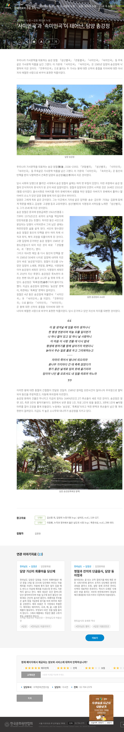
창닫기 (109, 723)
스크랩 (19, 42)
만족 (75, 667)
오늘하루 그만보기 (97, 723)
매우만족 (45, 667)
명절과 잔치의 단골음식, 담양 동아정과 (94, 573)
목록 (30, 698)
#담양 (24, 626)
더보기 (95, 637)
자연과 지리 (25, 6)
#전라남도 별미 (82, 626)
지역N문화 (9, 6)
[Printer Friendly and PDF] (34, 43)
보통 (103, 667)
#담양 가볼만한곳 (101, 626)
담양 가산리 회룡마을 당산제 (37, 571)
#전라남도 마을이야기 (40, 626)
